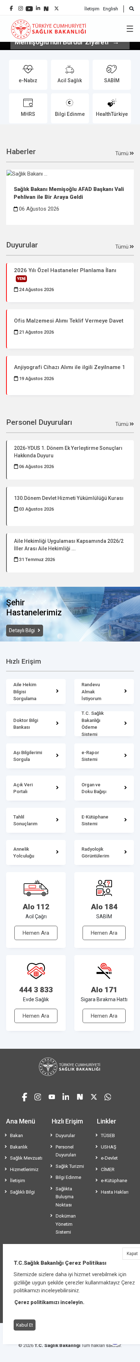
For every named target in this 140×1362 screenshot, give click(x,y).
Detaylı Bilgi (22, 630)
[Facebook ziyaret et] (24, 1096)
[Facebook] (11, 5)
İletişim (91, 8)
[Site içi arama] (128, 9)
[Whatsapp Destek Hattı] (107, 1096)
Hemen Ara (36, 933)
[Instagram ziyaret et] (37, 1096)
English (110, 8)
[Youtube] (29, 6)
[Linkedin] (38, 5)
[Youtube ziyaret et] (51, 1096)
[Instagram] (20, 6)
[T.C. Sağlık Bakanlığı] (70, 1066)
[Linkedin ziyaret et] (65, 1096)
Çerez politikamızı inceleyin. (49, 1302)
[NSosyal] (46, 6)
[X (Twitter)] (56, 6)
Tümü (122, 153)
